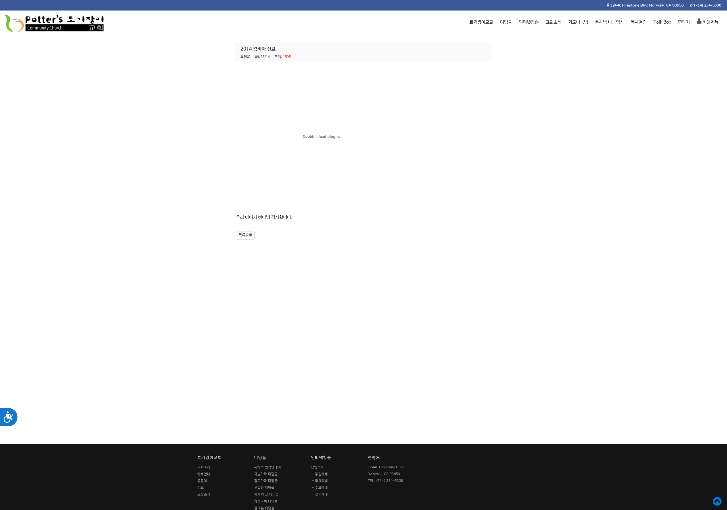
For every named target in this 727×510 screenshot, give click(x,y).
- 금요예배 (320, 481)
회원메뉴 (709, 22)
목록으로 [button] (245, 235)
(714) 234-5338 (707, 5)
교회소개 (203, 467)
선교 (200, 488)
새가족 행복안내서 (267, 467)
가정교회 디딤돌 (266, 501)
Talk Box (662, 22)
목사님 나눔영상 (609, 22)
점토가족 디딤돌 (266, 481)
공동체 (202, 481)
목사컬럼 (639, 22)
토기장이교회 (481, 22)
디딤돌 (506, 22)
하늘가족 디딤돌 (266, 474)
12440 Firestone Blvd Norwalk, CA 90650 (647, 5)
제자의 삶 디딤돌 (266, 495)
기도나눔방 (578, 22)
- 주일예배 (320, 474)
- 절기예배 (320, 495)
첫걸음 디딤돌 (264, 488)
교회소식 (553, 22)
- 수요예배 (320, 488)
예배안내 (203, 474)
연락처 (684, 22)
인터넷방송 (529, 22)
